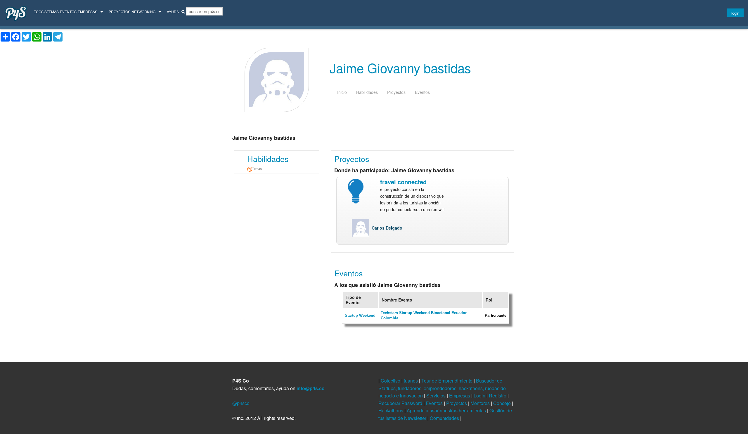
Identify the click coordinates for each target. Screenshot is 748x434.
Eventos (68, 11)
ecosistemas (46, 11)
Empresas (87, 11)
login (735, 13)
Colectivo (391, 380)
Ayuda (173, 11)
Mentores (480, 403)
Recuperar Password (400, 403)
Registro (498, 395)
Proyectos (119, 11)
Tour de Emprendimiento (447, 380)
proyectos (396, 92)
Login (480, 395)
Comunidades (445, 418)
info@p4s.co (311, 388)
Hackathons (391, 410)
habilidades (367, 92)
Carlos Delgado (387, 228)
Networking (143, 11)
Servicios (436, 395)
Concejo (502, 403)
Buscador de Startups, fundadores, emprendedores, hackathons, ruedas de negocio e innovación (442, 388)
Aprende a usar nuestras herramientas (447, 410)
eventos (422, 92)
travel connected (403, 182)
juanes (411, 380)
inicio (342, 92)
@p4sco (241, 403)
